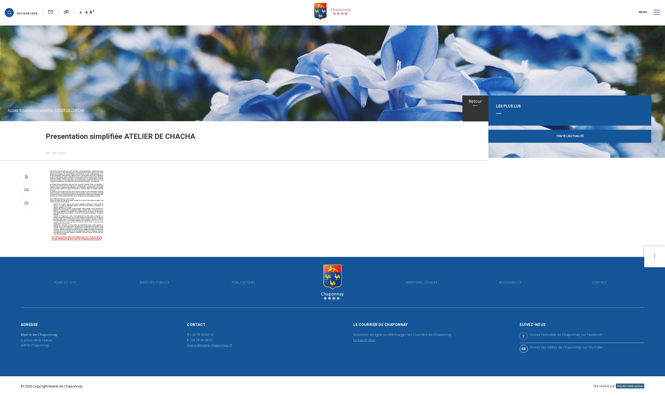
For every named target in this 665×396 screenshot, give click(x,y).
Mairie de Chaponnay (332, 282)
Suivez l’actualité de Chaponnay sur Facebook (566, 334)
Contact (599, 282)
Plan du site (65, 282)
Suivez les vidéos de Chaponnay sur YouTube (566, 347)
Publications (243, 282)
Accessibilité (510, 282)
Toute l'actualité (570, 136)
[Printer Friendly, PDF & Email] (26, 177)
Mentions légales (421, 282)
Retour (475, 101)
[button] (21, 12)
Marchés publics (154, 282)
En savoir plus (364, 340)
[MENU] (656, 12)
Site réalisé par (618, 386)
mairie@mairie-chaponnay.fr (209, 345)
